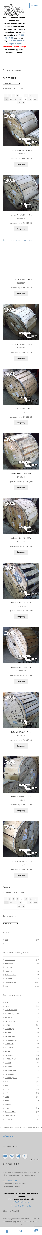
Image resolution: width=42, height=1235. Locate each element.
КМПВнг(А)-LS (10, 1021)
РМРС (7, 944)
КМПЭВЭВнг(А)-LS (11, 1070)
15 (15, 99)
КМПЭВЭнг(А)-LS (11, 1078)
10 (26, 95)
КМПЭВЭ (8, 1063)
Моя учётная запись (7, 1231)
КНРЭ (7, 1089)
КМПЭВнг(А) (9, 1055)
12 (35, 95)
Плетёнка (8, 967)
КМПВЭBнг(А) (9, 1029)
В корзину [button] (21, 164)
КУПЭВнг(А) (9, 1104)
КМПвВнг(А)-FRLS (11, 1010)
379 (30, 99)
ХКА (6, 986)
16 (20, 99)
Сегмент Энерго (10, 982)
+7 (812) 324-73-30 (10, 1180)
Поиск (21, 1231)
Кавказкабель (10, 960)
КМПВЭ (7, 1025)
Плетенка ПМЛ (10, 1112)
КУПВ (7, 1097)
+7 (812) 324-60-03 (17, 41)
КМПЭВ (7, 1051)
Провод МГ (9, 971)
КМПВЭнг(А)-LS (10, 1048)
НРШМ (7, 1108)
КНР (6, 1082)
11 (31, 95)
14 (11, 99)
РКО (6, 940)
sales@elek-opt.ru (14, 44)
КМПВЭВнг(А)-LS (11, 1040)
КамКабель (9, 963)
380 (35, 99)
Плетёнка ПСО (10, 1116)
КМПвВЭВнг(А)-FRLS (12, 1014)
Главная (7, 70)
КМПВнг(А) (9, 1017)
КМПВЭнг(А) (9, 1044)
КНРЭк (7, 1093)
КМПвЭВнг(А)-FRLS (11, 1036)
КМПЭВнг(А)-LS (10, 1059)
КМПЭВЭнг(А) (9, 1074)
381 (19, 103)
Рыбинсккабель (10, 975)
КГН (6, 1002)
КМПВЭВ (8, 1032)
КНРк (7, 1085)
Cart (32, 1229)
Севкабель (9, 979)
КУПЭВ (7, 1100)
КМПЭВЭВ (8, 1067)
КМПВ (7, 1006)
